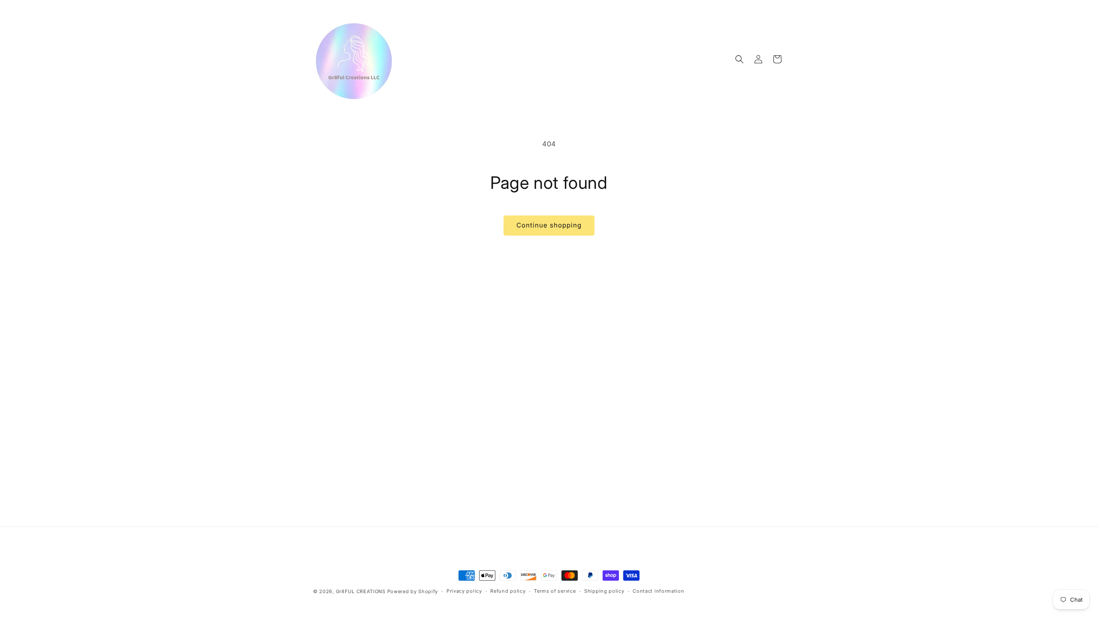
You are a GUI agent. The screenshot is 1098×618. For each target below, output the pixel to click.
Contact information (658, 591)
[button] (739, 59)
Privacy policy (464, 591)
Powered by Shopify (412, 591)
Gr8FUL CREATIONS (361, 591)
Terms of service (555, 591)
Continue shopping (549, 225)
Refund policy (507, 591)
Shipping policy (604, 591)
